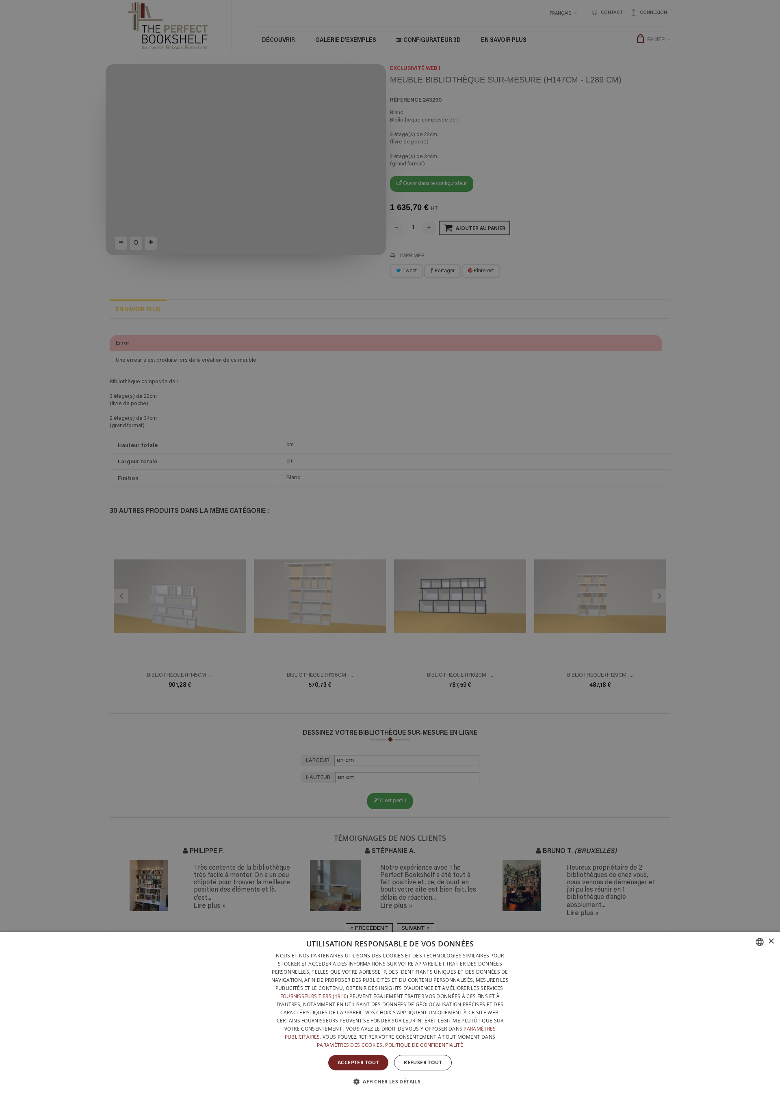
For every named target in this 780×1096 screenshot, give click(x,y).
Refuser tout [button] (423, 1062)
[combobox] (760, 942)
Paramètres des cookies (350, 1045)
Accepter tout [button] (358, 1062)
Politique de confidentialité (424, 1045)
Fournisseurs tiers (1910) (314, 996)
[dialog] (390, 1014)
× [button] (771, 941)
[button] (390, 1081)
